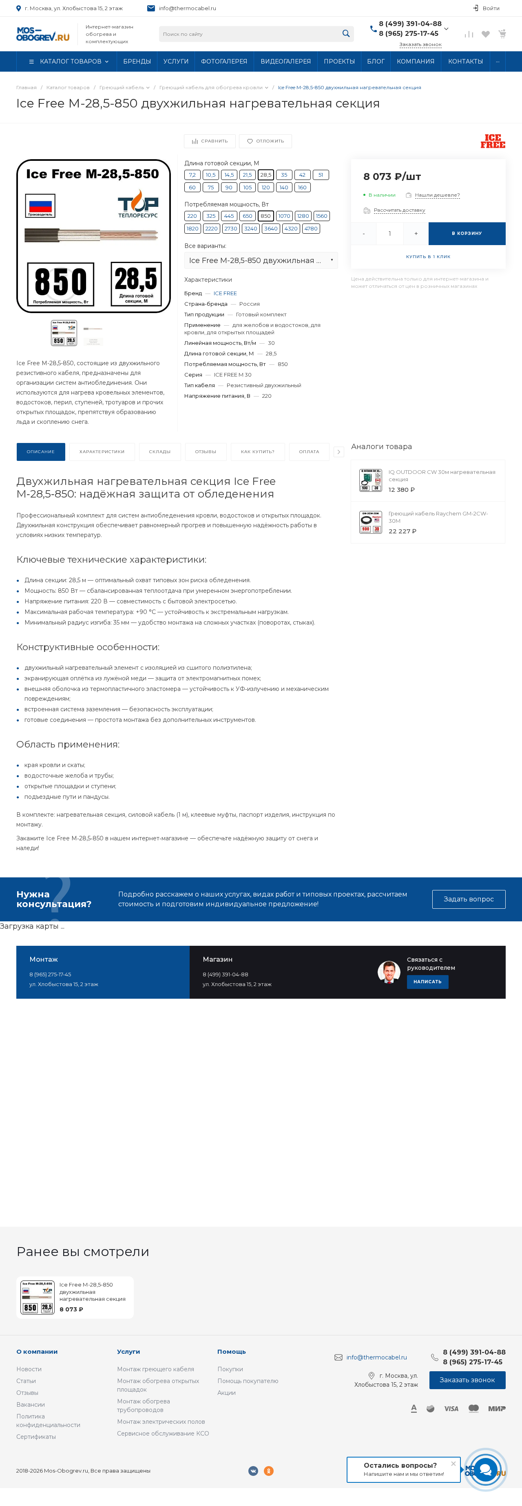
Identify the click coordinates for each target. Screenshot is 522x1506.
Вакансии (30, 1404)
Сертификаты (36, 1436)
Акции (226, 1392)
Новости (29, 1369)
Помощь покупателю (248, 1381)
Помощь (231, 1351)
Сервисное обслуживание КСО (163, 1433)
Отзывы (27, 1392)
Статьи (26, 1381)
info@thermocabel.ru (187, 8)
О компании (37, 1351)
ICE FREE (225, 292)
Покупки (230, 1369)
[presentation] (339, 452)
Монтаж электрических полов (161, 1421)
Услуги (128, 1351)
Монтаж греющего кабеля (155, 1369)
